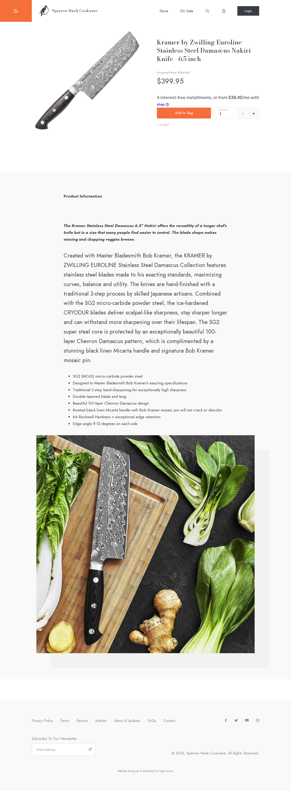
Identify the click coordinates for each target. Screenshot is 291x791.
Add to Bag (184, 113)
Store (163, 11)
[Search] (207, 11)
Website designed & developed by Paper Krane (145, 771)
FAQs (152, 720)
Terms (64, 720)
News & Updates (127, 720)
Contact (169, 720)
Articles (101, 720)
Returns (82, 720)
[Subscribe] (90, 749)
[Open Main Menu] (16, 11)
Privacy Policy (42, 720)
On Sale (186, 11)
